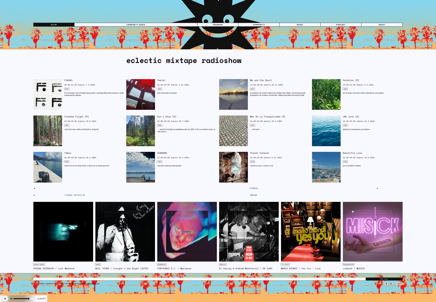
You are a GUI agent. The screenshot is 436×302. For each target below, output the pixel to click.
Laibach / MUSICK (354, 268)
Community (259, 25)
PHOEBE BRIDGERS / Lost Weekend (53, 268)
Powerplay (162, 264)
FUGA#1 (68, 80)
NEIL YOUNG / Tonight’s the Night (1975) (122, 268)
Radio (300, 25)
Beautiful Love (352, 153)
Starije (254, 188)
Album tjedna (39, 264)
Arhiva (253, 195)
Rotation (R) (351, 80)
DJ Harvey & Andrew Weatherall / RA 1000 (245, 268)
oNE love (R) (351, 116)
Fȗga (66, 89)
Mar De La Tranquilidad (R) (268, 116)
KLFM (54, 25)
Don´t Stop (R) (166, 116)
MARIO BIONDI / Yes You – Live (301, 268)
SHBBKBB (162, 153)
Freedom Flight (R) (76, 116)
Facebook (386, 285)
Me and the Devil (261, 80)
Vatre (98, 264)
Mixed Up (223, 264)
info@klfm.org (93, 283)
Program (218, 25)
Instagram (391, 285)
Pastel (161, 80)
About (382, 25)
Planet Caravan (259, 153)
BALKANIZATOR (348, 264)
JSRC (159, 89)
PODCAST (341, 25)
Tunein (399, 283)
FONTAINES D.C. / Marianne (174, 268)
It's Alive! (285, 264)
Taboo (67, 153)
